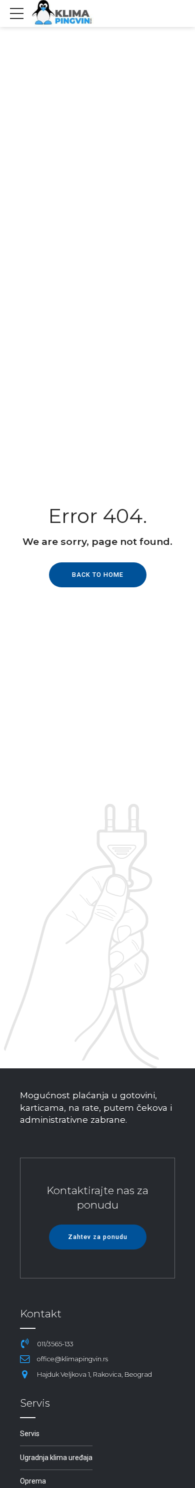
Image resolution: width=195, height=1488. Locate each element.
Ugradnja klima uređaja (56, 1458)
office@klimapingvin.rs (72, 1359)
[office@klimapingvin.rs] (25, 1359)
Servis (30, 1434)
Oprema (33, 1481)
